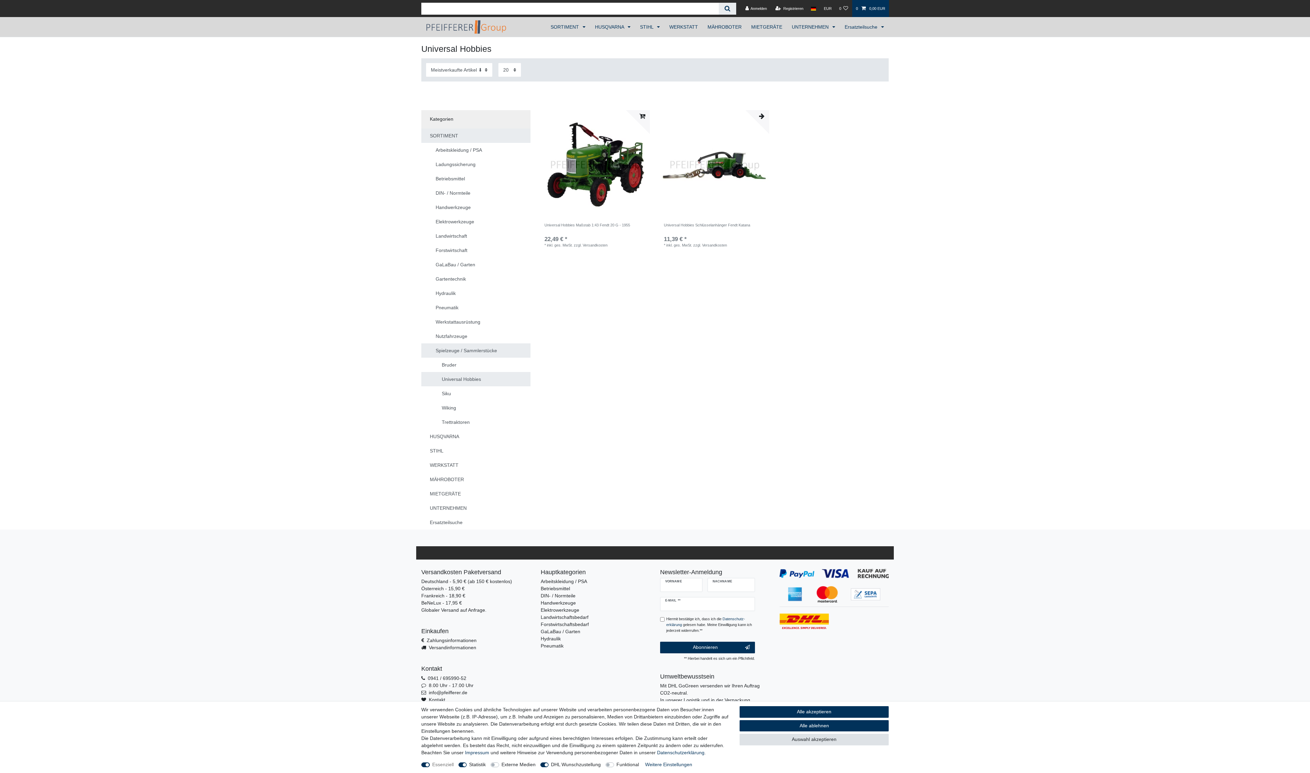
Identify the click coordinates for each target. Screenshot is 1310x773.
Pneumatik (552, 646)
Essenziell (443, 764)
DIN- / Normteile (558, 595)
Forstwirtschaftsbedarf (565, 624)
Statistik (477, 764)
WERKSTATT (683, 27)
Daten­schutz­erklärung (680, 752)
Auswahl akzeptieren (814, 739)
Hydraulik (551, 638)
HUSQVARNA (610, 27)
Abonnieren (705, 647)
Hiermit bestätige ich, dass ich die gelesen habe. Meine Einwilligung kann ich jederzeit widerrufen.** (709, 625)
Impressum (477, 752)
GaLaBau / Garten (560, 631)
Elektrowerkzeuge (560, 610)
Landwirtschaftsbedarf (564, 617)
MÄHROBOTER (725, 27)
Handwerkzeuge (558, 603)
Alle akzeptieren (814, 711)
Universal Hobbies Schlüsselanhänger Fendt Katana (707, 225)
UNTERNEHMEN (811, 27)
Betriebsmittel (555, 588)
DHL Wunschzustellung (576, 764)
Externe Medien (518, 764)
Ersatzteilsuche (862, 27)
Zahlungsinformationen (452, 640)
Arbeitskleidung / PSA (564, 581)
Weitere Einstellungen (668, 764)
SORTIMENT (565, 27)
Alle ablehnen (814, 725)
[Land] (813, 8)
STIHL (647, 27)
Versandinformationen (452, 647)
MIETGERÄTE (766, 27)
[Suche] (727, 9)
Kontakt (437, 699)
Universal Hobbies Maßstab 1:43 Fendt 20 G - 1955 (587, 225)
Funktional (627, 764)
